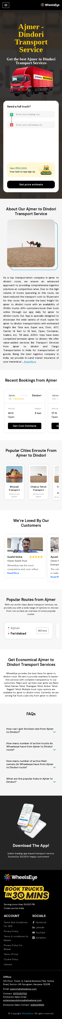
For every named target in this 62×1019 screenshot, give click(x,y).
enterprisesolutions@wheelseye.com (22, 1000)
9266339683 (37, 1004)
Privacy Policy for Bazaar (13, 947)
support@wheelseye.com (23, 988)
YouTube (40, 932)
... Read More (29, 361)
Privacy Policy (11, 931)
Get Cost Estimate (24, 426)
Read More (13, 573)
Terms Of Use (11, 954)
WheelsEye (27, 1013)
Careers (8, 964)
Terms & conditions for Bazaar (16, 938)
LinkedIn (40, 927)
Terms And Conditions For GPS (16, 924)
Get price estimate (31, 184)
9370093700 (20, 993)
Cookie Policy (11, 959)
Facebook (41, 922)
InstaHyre (41, 937)
